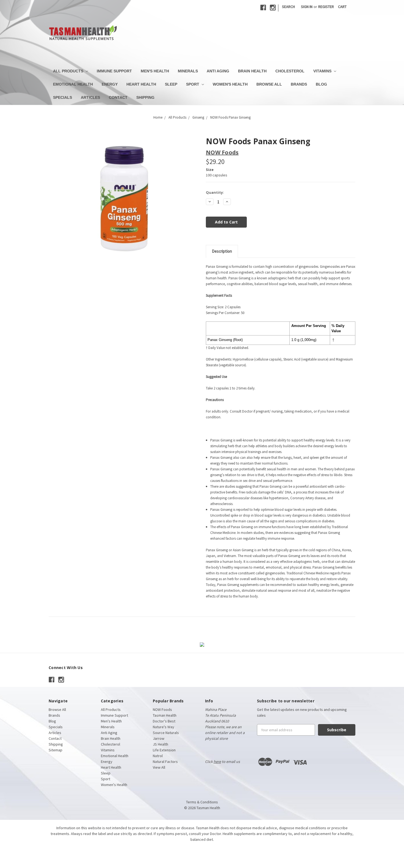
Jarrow (158, 738)
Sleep (171, 84)
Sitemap (55, 749)
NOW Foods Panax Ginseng (230, 117)
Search (288, 6)
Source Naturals (166, 732)
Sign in (306, 6)
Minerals (188, 71)
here (217, 761)
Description (222, 251)
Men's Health (155, 71)
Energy (110, 84)
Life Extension (164, 749)
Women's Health (230, 84)
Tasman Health (164, 715)
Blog (321, 84)
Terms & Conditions (202, 802)
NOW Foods (162, 709)
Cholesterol (290, 71)
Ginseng (198, 117)
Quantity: (215, 192)
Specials (62, 97)
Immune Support (114, 71)
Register (326, 6)
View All (159, 767)
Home (157, 117)
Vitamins (323, 71)
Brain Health (252, 71)
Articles (90, 97)
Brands (299, 84)
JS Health (160, 744)
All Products (68, 71)
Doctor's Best (164, 721)
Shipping (145, 97)
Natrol (158, 755)
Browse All (269, 84)
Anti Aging (218, 71)
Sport (193, 84)
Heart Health (141, 84)
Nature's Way (163, 726)
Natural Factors (165, 761)
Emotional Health (73, 84)
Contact (118, 97)
